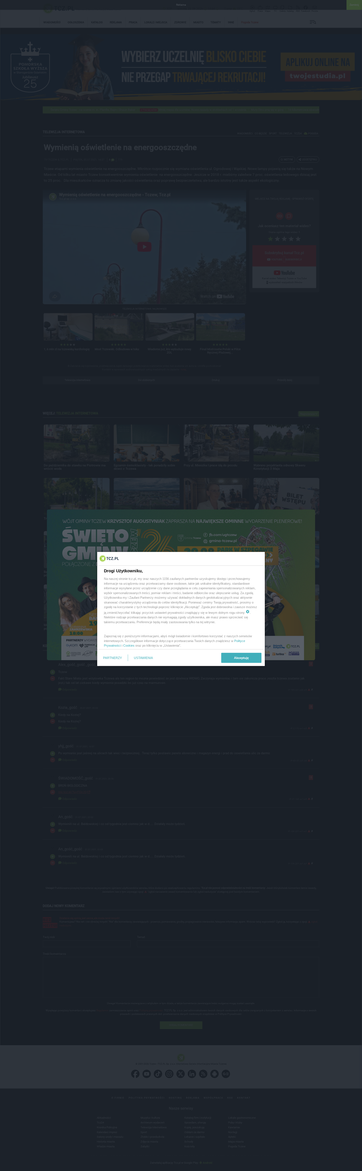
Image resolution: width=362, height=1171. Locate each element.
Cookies (128, 645)
